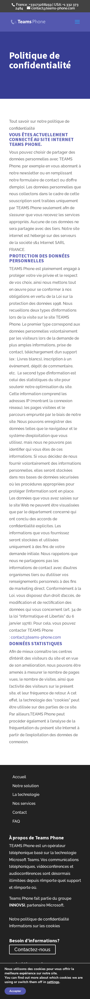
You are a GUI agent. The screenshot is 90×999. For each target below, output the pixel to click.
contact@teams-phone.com (36, 637)
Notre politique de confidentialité (39, 919)
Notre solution (25, 786)
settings (53, 982)
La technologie (25, 794)
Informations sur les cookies (34, 926)
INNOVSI (17, 905)
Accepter (15, 991)
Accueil (19, 777)
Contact (19, 812)
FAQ (16, 821)
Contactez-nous (32, 949)
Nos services (24, 803)
